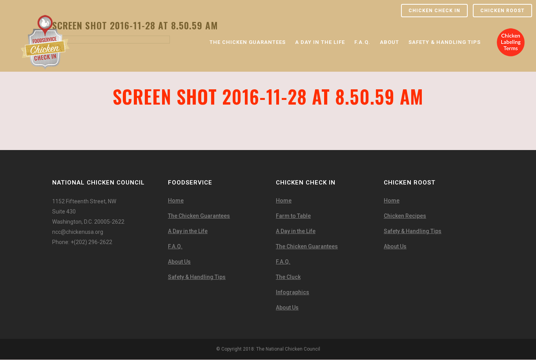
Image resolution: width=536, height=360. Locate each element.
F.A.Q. (175, 246)
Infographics (292, 292)
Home (176, 200)
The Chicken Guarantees (199, 216)
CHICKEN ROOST (502, 10)
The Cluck (288, 277)
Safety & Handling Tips (197, 277)
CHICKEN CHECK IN (434, 10)
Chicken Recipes (405, 216)
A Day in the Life (188, 231)
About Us (179, 262)
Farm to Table (293, 216)
